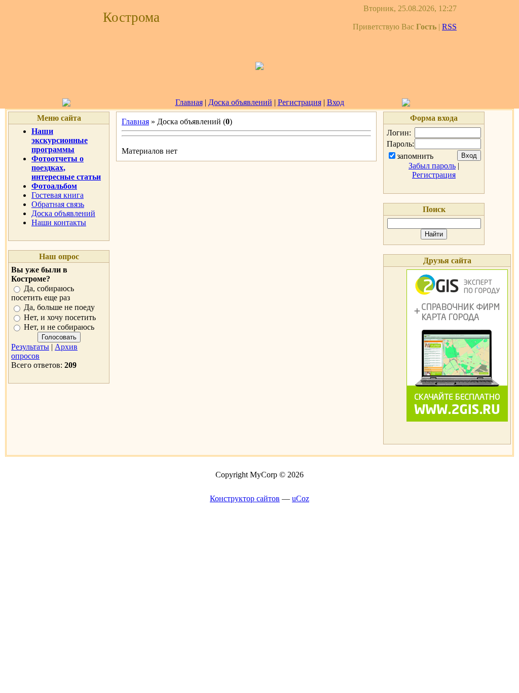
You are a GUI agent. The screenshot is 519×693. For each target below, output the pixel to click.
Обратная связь (57, 204)
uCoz (300, 498)
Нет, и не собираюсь (59, 327)
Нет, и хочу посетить (60, 317)
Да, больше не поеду (59, 307)
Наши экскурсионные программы (59, 140)
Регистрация (299, 102)
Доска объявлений (240, 102)
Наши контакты (58, 222)
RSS (449, 26)
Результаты (30, 346)
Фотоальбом (54, 186)
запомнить (415, 156)
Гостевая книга (57, 195)
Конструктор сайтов (245, 498)
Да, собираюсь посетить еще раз (42, 293)
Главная (189, 102)
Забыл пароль (432, 165)
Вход (335, 102)
